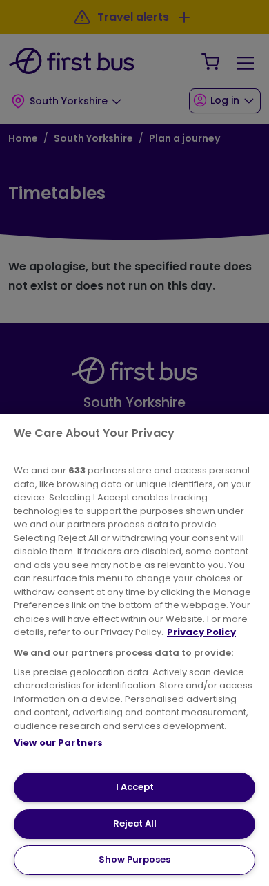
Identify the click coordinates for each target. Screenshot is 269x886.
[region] (134, 650)
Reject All (135, 823)
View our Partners (58, 742)
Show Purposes (134, 859)
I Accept (135, 786)
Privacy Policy (201, 632)
